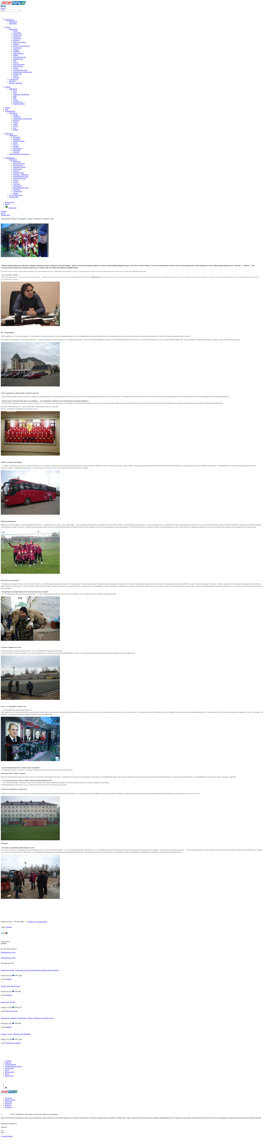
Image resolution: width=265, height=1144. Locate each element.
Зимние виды (9, 202)
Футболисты (13, 79)
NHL (15, 96)
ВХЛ (15, 92)
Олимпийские (10, 158)
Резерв (15, 76)
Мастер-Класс (18, 66)
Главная (3, 211)
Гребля (15, 182)
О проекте (8, 1098)
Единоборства (10, 111)
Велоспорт (17, 161)
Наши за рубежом (19, 42)
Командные (9, 133)
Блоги (3, 213)
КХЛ (15, 91)
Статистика (17, 48)
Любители (17, 36)
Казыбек (9, 995)
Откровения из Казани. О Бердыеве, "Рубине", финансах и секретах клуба (27, 1018)
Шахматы (16, 150)
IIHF (14, 98)
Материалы (13, 21)
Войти (3, 8)
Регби (15, 143)
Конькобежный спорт (20, 176)
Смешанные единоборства (22, 119)
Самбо (15, 124)
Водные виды (18, 165)
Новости (8, 1063)
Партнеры (8, 1102)
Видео (7, 204)
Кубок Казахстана (19, 57)
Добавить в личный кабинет (37, 922)
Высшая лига (18, 102)
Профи (15, 115)
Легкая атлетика (19, 163)
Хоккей (7, 87)
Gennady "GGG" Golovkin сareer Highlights (16, 1034)
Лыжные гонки (18, 173)
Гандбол (16, 152)
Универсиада (17, 191)
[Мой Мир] (7, 933)
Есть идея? (11, 1084)
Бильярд (16, 147)
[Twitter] (2, 933)
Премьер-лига (18, 59)
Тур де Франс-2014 (15, 195)
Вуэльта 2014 (13, 197)
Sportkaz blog (5, 215)
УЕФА (15, 31)
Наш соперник (18, 53)
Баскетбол (16, 137)
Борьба (15, 130)
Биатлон (16, 171)
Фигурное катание (19, 178)
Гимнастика (17, 169)
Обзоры (16, 49)
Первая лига (17, 74)
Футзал (15, 68)
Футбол (7, 27)
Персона (16, 77)
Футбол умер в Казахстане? (10, 986)
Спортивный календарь (13, 1066)
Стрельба (16, 184)
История (16, 40)
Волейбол (16, 139)
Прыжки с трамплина (21, 174)
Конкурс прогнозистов (21, 46)
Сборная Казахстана (20, 70)
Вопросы (8, 1105)
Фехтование (17, 148)
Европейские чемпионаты (22, 72)
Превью (16, 44)
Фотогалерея (9, 1072)
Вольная (16, 120)
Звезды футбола (18, 64)
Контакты (8, 1107)
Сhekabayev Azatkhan (13, 1043)
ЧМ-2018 (12, 81)
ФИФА (15, 55)
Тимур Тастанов (11, 1011)
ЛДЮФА (16, 51)
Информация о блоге (8, 952)
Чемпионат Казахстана (21, 94)
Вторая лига (17, 35)
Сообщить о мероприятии (17, 1086)
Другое (15, 63)
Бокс (6, 109)
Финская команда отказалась (19, 154)
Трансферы (17, 33)
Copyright (5, 1114)
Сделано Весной (7, 1136)
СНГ (15, 61)
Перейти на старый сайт (16, 1088)
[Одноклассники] (4, 933)
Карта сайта (9, 1076)
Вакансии (8, 1103)
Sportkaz (9, 927)
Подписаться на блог (8, 958)
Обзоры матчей (10, 1064)
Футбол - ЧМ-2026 (15, 83)
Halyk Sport (12, 208)
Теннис (7, 107)
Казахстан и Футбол (8, 1002)
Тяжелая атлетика (19, 167)
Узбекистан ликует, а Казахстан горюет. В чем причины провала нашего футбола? (30, 970)
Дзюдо (15, 122)
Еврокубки (17, 38)
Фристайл (16, 189)
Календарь (13, 23)
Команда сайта (10, 1100)
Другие (15, 126)
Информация (9, 20)
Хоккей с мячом (19, 104)
